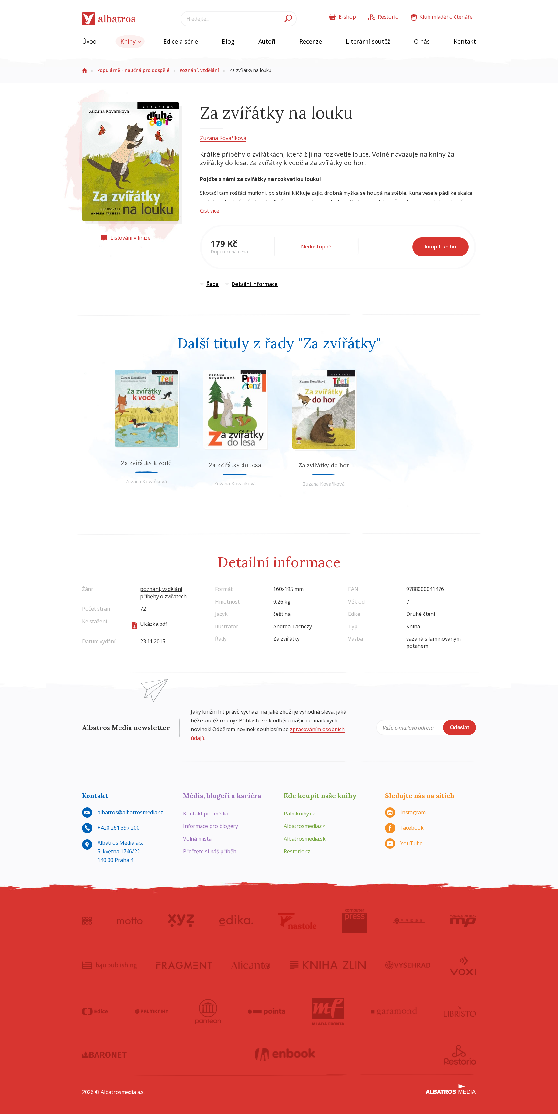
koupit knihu (440, 246)
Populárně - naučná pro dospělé (133, 70)
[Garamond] (394, 1011)
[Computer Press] (354, 921)
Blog (228, 41)
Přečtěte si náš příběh (209, 851)
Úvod (89, 41)
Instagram (413, 812)
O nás (422, 41)
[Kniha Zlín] (327, 965)
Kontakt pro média (205, 813)
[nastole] (297, 921)
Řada (212, 284)
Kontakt (465, 41)
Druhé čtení (420, 613)
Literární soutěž (368, 41)
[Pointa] (266, 1011)
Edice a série (180, 41)
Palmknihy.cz (299, 813)
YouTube (411, 843)
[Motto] (129, 921)
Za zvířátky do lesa (235, 464)
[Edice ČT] (95, 1011)
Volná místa (197, 838)
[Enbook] (285, 1055)
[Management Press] (463, 921)
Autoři (266, 41)
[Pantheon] (208, 1011)
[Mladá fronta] (328, 1011)
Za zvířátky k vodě (146, 463)
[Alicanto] (251, 965)
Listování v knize (130, 237)
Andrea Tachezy (292, 626)
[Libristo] (460, 1011)
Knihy (128, 41)
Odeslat (459, 727)
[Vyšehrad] (408, 965)
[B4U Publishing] (109, 965)
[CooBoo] (87, 921)
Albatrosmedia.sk (305, 838)
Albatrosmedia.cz (304, 826)
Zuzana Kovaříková (223, 138)
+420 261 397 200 (119, 827)
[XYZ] (181, 921)
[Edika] (236, 921)
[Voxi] (463, 965)
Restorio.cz (297, 851)
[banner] (109, 19)
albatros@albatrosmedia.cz (130, 812)
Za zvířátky (286, 638)
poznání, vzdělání (161, 589)
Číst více (209, 210)
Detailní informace (255, 284)
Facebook (412, 827)
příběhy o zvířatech (163, 596)
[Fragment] (184, 965)
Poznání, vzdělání (199, 70)
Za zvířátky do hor (323, 465)
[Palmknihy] (151, 1011)
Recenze (310, 41)
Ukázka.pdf (153, 623)
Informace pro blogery (210, 826)
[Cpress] (409, 921)
